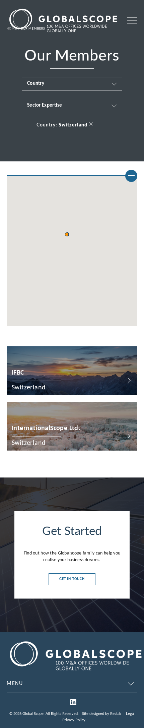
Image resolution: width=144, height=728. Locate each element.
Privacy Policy (73, 720)
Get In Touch (72, 579)
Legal (130, 714)
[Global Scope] (75, 672)
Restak (115, 714)
